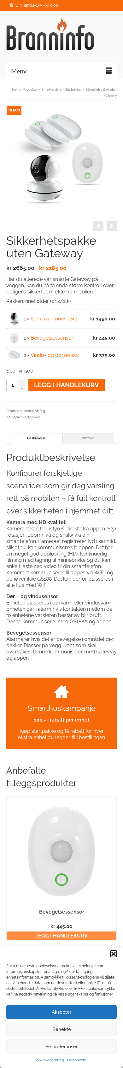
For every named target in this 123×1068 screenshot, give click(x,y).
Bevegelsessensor (52, 338)
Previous (11, 868)
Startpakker (30, 417)
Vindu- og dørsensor (55, 355)
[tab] (37, 438)
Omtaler (88, 438)
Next (111, 868)
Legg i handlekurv (66, 385)
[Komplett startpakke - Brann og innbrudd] (112, 226)
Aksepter (61, 1012)
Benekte (61, 1029)
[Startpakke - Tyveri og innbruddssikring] (98, 226)
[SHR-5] (61, 160)
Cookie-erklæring (49, 1060)
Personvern (76, 1060)
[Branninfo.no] (61, 34)
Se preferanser (61, 1046)
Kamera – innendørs (54, 319)
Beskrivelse (36, 438)
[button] (113, 954)
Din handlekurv (36, 5)
